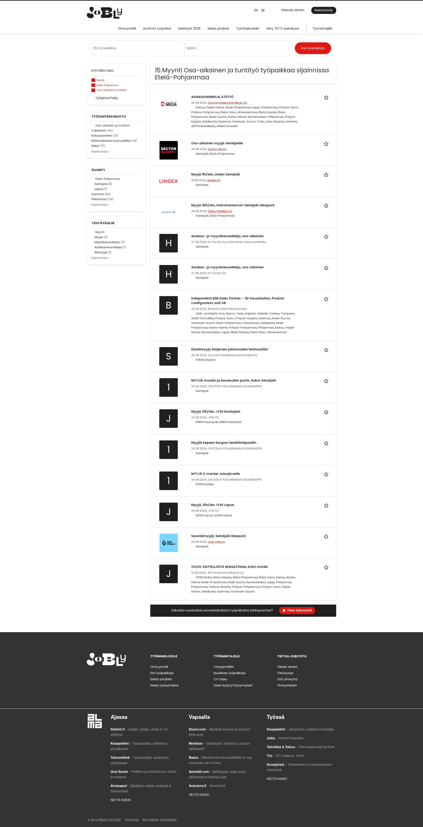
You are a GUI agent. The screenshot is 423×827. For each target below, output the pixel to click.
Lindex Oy (214, 180)
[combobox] (138, 48)
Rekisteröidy (324, 10)
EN (256, 10)
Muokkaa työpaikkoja (230, 673)
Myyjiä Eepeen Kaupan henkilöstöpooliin (223, 442)
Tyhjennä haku (106, 98)
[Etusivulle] (104, 13)
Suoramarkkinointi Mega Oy (227, 103)
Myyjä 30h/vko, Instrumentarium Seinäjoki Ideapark (233, 205)
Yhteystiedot (287, 685)
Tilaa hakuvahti (299, 610)
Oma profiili (127, 28)
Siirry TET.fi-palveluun (282, 28)
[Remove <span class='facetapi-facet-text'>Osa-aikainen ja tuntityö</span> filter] (93, 90)
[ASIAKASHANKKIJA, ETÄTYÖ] (169, 103)
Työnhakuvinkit (247, 28)
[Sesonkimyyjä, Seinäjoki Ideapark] (169, 542)
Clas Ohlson (216, 542)
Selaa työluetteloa (164, 685)
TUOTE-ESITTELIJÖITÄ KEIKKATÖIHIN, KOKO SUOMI (229, 567)
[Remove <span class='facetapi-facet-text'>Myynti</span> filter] (93, 80)
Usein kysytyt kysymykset (233, 685)
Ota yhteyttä (287, 679)
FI (263, 10)
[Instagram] (97, 675)
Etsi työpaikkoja (162, 673)
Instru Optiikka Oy (220, 211)
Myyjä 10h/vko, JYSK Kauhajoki (215, 411)
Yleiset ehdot (287, 667)
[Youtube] (118, 675)
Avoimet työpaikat (157, 28)
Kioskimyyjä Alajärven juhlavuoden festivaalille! (230, 349)
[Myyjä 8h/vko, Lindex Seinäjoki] (169, 181)
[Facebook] (90, 675)
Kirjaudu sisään (293, 10)
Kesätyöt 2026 (189, 28)
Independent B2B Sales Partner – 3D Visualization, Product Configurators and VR (237, 301)
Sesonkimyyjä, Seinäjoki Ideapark (218, 536)
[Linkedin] (104, 675)
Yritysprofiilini (224, 667)
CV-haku (220, 679)
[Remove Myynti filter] (93, 232)
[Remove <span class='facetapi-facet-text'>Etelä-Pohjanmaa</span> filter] (93, 85)
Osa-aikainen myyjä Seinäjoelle (217, 143)
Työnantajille (322, 28)
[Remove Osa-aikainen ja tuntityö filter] (93, 125)
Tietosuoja (285, 673)
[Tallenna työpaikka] (327, 97)
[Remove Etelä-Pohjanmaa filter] (93, 179)
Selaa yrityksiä (218, 28)
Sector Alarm (217, 149)
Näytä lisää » (100, 151)
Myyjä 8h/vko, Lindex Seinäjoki (215, 174)
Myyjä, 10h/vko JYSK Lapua (212, 504)
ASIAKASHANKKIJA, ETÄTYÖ (212, 97)
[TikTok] (112, 675)
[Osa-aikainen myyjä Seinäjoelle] (169, 150)
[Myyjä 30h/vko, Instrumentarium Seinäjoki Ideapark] (169, 212)
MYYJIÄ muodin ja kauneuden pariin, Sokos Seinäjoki (233, 380)
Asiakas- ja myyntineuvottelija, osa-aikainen (227, 236)
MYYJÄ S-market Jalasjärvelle (215, 473)
